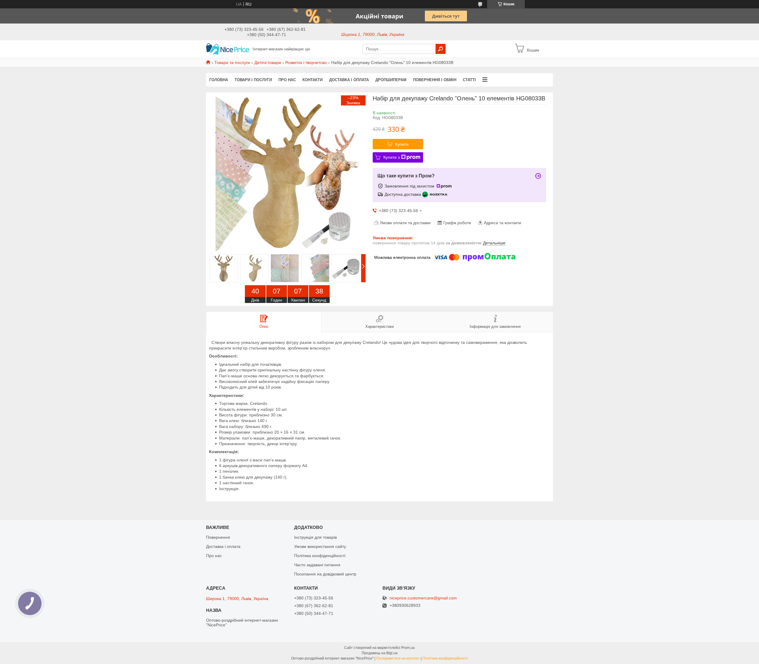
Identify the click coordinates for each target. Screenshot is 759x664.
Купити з (391, 157)
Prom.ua (408, 648)
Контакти (312, 80)
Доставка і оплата (349, 80)
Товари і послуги (253, 80)
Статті (469, 80)
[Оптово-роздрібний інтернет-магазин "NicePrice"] (227, 48)
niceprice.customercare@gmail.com (423, 598)
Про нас (287, 80)
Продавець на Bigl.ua (380, 653)
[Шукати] (441, 49)
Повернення (218, 537)
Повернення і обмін (434, 80)
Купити (402, 144)
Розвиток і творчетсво (306, 62)
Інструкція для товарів (315, 537)
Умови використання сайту (320, 546)
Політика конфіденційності (319, 555)
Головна (218, 80)
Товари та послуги (232, 62)
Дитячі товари (267, 62)
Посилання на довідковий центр (325, 574)
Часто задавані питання (317, 564)
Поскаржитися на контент (398, 658)
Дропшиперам (390, 80)
